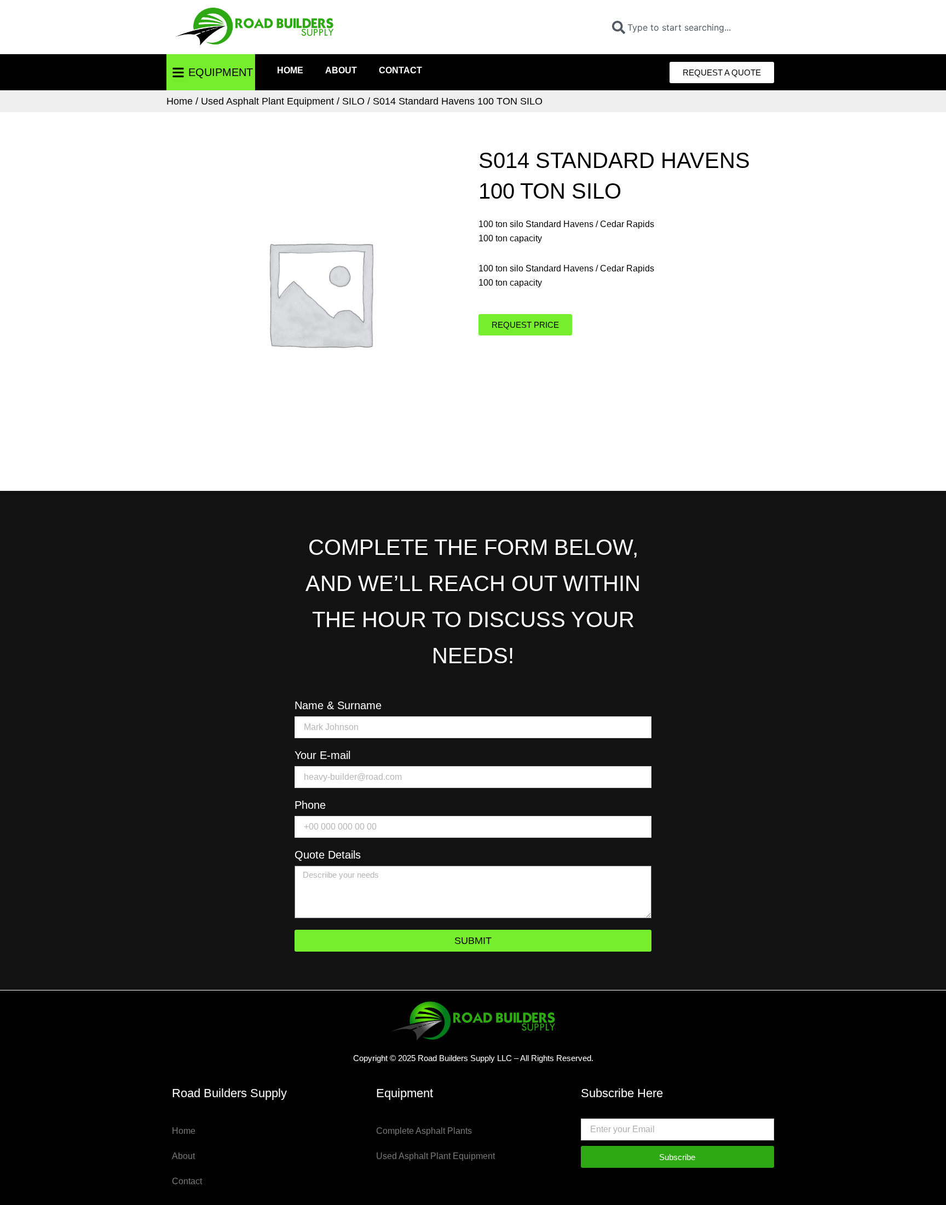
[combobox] (688, 27)
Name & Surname (338, 705)
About (341, 70)
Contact (400, 70)
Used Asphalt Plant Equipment (267, 101)
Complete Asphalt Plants (424, 1131)
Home (290, 70)
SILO (353, 101)
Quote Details (328, 855)
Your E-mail (322, 755)
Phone (310, 805)
